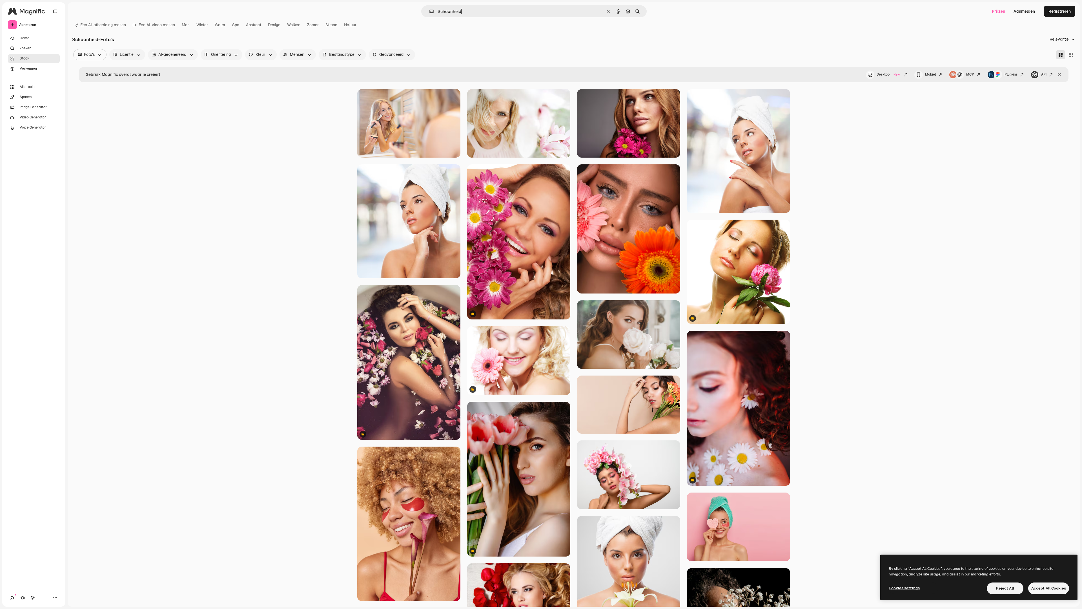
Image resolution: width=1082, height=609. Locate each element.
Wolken (293, 24)
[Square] (1070, 54)
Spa (235, 24)
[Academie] (22, 597)
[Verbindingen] (12, 597)
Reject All (1005, 588)
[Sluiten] (1059, 74)
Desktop (888, 74)
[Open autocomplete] (429, 11)
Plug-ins (1011, 74)
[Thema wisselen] (32, 597)
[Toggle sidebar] (55, 11)
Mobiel (930, 74)
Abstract (253, 24)
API (1043, 74)
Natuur (350, 24)
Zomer (313, 24)
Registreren (1059, 11)
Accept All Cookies (1048, 588)
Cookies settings (904, 588)
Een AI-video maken (157, 24)
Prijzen (998, 11)
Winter (202, 24)
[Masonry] (1060, 54)
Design (274, 24)
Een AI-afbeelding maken (103, 24)
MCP (970, 74)
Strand (331, 24)
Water (220, 24)
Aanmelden (1024, 11)
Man (186, 24)
